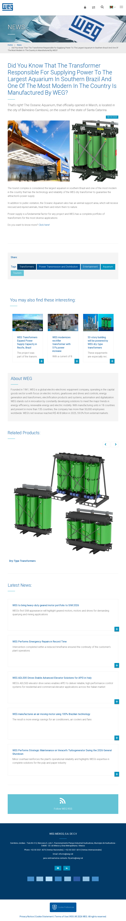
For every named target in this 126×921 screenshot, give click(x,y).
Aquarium (108, 266)
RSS (72, 916)
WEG (6, 7)
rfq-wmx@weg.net (75, 858)
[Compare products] (94, 7)
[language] (112, 7)
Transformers (27, 266)
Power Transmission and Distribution (58, 266)
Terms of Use (61, 916)
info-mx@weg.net (66, 854)
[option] (27, 335)
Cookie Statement (44, 916)
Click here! (44, 224)
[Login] (85, 7)
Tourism (17, 273)
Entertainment (90, 266)
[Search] (102, 7)
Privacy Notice (27, 916)
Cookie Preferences (66, 907)
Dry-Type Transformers (22, 560)
